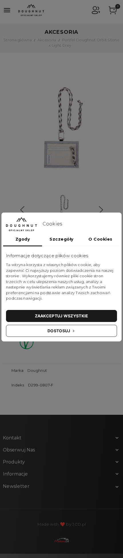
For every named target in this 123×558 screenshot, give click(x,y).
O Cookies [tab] (100, 239)
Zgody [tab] (22, 239)
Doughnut (37, 370)
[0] (113, 11)
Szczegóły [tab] (61, 239)
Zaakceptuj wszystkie (61, 315)
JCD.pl (79, 524)
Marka (17, 370)
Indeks (17, 385)
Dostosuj (59, 330)
